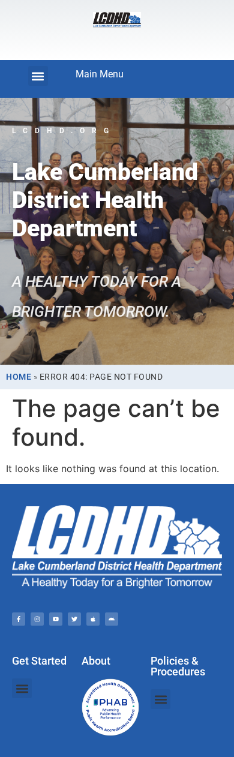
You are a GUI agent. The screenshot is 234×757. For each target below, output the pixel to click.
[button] (38, 76)
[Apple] (93, 619)
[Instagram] (37, 619)
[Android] (111, 619)
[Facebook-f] (18, 619)
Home (18, 376)
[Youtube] (55, 619)
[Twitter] (74, 619)
